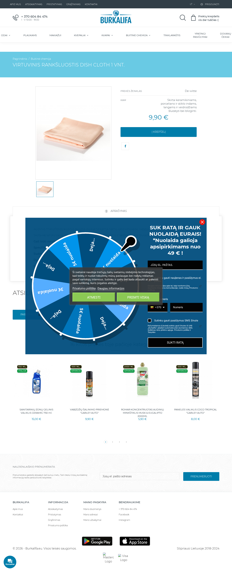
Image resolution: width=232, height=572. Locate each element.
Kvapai (106, 35)
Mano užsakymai (92, 520)
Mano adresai (90, 514)
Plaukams (30, 35)
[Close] (202, 222)
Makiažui (55, 35)
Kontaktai (91, 4)
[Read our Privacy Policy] (200, 286)
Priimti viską (138, 297)
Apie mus (15, 4)
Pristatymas (54, 4)
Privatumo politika (58, 525)
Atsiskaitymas (33, 4)
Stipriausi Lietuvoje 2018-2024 (198, 548)
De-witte (191, 91)
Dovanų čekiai (225, 35)
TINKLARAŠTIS (171, 35)
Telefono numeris (158, 299)
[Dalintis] (125, 146)
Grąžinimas (73, 4)
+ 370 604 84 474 (128, 509)
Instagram (124, 520)
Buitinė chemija (137, 35)
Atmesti (93, 297)
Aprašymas (118, 211)
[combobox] (157, 307)
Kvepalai (80, 35)
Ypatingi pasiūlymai (200, 35)
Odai (4, 35)
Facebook (124, 514)
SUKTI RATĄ (175, 342)
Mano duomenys (92, 509)
